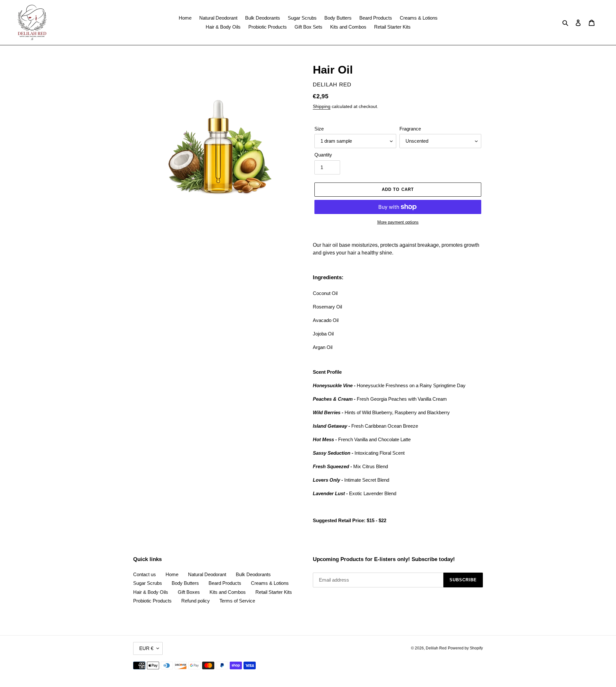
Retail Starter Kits (273, 592)
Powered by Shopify (465, 648)
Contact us (144, 574)
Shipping (321, 106)
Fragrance (410, 128)
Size (319, 128)
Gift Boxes (189, 592)
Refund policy (195, 600)
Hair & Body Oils (150, 592)
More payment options (398, 222)
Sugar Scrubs (147, 583)
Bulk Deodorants (253, 574)
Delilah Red (436, 648)
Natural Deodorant (207, 574)
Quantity (323, 154)
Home (172, 574)
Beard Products (225, 583)
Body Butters (185, 583)
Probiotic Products (152, 600)
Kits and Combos (228, 592)
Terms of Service (237, 600)
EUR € (146, 648)
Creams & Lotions (270, 583)
